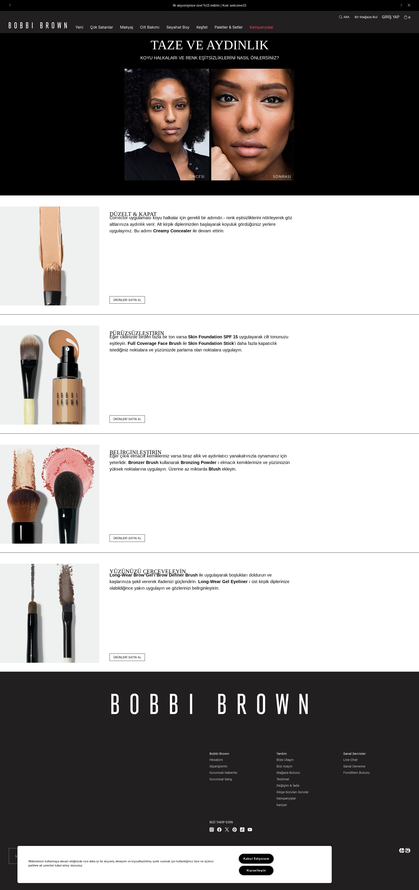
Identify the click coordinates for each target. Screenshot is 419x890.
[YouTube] (250, 829)
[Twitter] (227, 829)
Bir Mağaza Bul (366, 17)
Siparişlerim (218, 766)
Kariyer (281, 805)
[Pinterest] (234, 829)
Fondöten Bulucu (356, 772)
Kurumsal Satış (221, 779)
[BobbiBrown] (38, 25)
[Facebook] (219, 829)
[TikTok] (242, 829)
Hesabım (216, 760)
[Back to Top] (405, 672)
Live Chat (350, 760)
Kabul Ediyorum (256, 858)
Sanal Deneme (354, 766)
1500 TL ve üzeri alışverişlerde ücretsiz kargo (209, 5)
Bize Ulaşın (285, 760)
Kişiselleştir (256, 870)
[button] (202, 27)
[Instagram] (212, 829)
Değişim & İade (287, 785)
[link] (407, 17)
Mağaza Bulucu (288, 772)
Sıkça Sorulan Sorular (292, 792)
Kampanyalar (286, 798)
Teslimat (282, 779)
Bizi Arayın (284, 766)
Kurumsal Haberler (223, 772)
